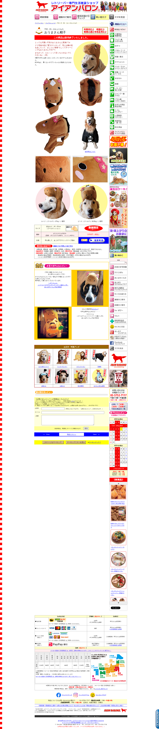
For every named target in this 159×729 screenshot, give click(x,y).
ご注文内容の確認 (105, 704)
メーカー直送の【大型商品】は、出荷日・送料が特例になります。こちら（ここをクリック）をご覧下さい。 (80, 649)
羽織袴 (99, 366)
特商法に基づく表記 (116, 704)
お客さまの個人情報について (65, 704)
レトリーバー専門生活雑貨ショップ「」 (80, 721)
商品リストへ (71, 434)
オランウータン (81, 366)
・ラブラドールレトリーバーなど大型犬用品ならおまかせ (81, 719)
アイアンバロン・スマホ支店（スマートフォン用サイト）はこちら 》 (80, 715)
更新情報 (41, 704)
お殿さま (43, 386)
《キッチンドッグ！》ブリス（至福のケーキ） (117, 513)
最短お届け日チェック (92, 704)
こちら (73, 401)
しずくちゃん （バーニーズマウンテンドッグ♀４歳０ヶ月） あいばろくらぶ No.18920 (53, 285)
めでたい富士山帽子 (99, 386)
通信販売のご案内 (50, 704)
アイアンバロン (39, 23)
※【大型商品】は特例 (116, 628)
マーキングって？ (95, 442)
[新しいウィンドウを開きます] (81, 19)
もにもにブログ (101, 694)
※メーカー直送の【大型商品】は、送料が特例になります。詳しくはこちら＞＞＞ (58, 675)
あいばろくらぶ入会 (79, 704)
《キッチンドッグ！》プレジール (117, 581)
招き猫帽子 (81, 386)
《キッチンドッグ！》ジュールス (117, 559)
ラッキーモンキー (62, 366)
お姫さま (62, 386)
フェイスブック (67, 694)
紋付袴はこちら (90, 151)
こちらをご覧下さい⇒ (101, 688)
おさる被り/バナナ (44, 366)
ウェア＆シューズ (51, 23)
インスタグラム (84, 694)
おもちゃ (95, 309)
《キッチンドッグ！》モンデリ (117, 492)
